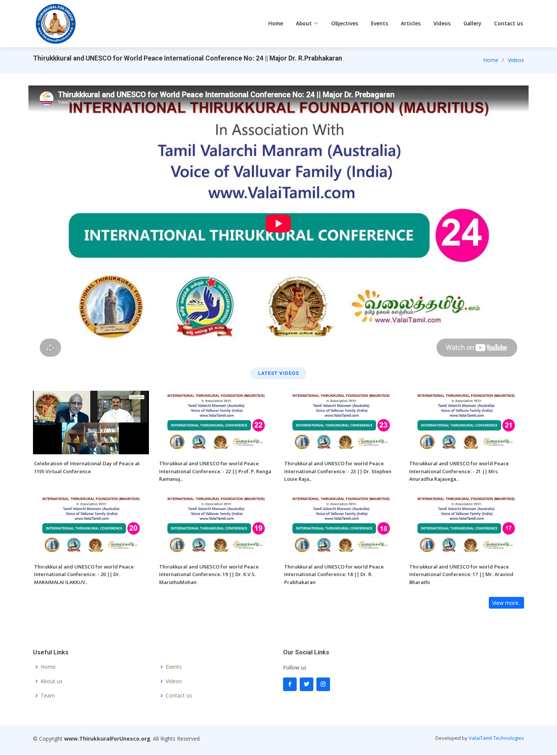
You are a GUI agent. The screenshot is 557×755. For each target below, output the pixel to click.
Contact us (508, 23)
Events (379, 23)
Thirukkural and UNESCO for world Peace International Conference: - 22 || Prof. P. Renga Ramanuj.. (215, 471)
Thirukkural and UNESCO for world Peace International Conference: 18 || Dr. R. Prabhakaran (334, 574)
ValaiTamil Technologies (496, 738)
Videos (442, 23)
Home (275, 23)
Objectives (344, 23)
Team (48, 695)
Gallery (472, 23)
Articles (411, 23)
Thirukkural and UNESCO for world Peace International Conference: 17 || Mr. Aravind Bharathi (461, 574)
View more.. (506, 602)
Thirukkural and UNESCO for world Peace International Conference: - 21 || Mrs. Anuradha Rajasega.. (459, 471)
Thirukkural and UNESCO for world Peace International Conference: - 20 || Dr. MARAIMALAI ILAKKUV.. (84, 574)
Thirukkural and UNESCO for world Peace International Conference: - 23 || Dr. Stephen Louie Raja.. (337, 471)
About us (52, 681)
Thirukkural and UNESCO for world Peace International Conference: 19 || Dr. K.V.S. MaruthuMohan (209, 574)
